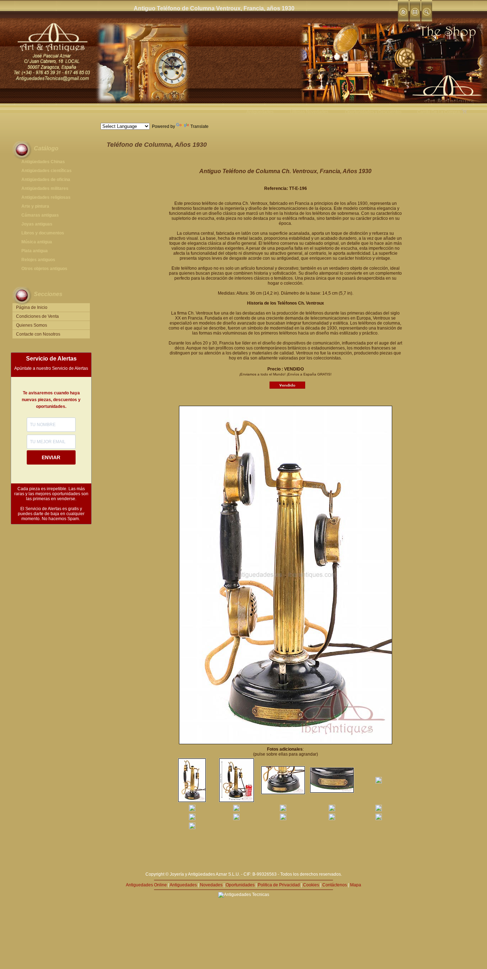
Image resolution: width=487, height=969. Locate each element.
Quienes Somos (31, 325)
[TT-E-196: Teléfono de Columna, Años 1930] (192, 800)
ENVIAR (51, 457)
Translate (199, 126)
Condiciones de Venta (37, 316)
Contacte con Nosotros (38, 334)
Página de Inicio (31, 307)
